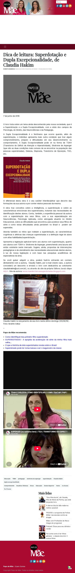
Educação (7, 478)
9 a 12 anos (7, 489)
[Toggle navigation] (5, 47)
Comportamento (9, 485)
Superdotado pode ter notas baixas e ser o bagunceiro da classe (33, 348)
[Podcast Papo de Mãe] (70, 6)
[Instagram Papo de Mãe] (67, 6)
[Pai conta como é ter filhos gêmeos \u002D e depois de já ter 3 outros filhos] (42, 535)
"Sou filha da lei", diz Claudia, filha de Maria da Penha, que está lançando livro (58, 499)
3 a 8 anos (65, 485)
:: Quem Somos (19, 566)
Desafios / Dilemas (22, 485)
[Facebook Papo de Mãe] (57, 6)
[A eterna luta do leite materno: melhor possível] (42, 507)
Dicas (32, 485)
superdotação (47, 478)
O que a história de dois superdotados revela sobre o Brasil (31, 345)
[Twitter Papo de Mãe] (60, 6)
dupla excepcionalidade (11, 482)
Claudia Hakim (58, 478)
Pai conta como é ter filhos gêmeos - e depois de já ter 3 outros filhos (56, 536)
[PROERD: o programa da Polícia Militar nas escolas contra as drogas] (42, 514)
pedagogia (21, 478)
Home (58, 485)
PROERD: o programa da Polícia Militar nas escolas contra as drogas (58, 515)
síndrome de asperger (34, 478)
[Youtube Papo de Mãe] (63, 6)
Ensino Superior (49, 485)
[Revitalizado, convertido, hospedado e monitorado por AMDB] (70, 567)
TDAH (14, 478)
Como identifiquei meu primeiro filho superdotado (26, 337)
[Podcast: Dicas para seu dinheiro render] (42, 528)
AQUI (5, 271)
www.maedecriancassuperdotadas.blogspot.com (44, 271)
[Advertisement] (37, 29)
